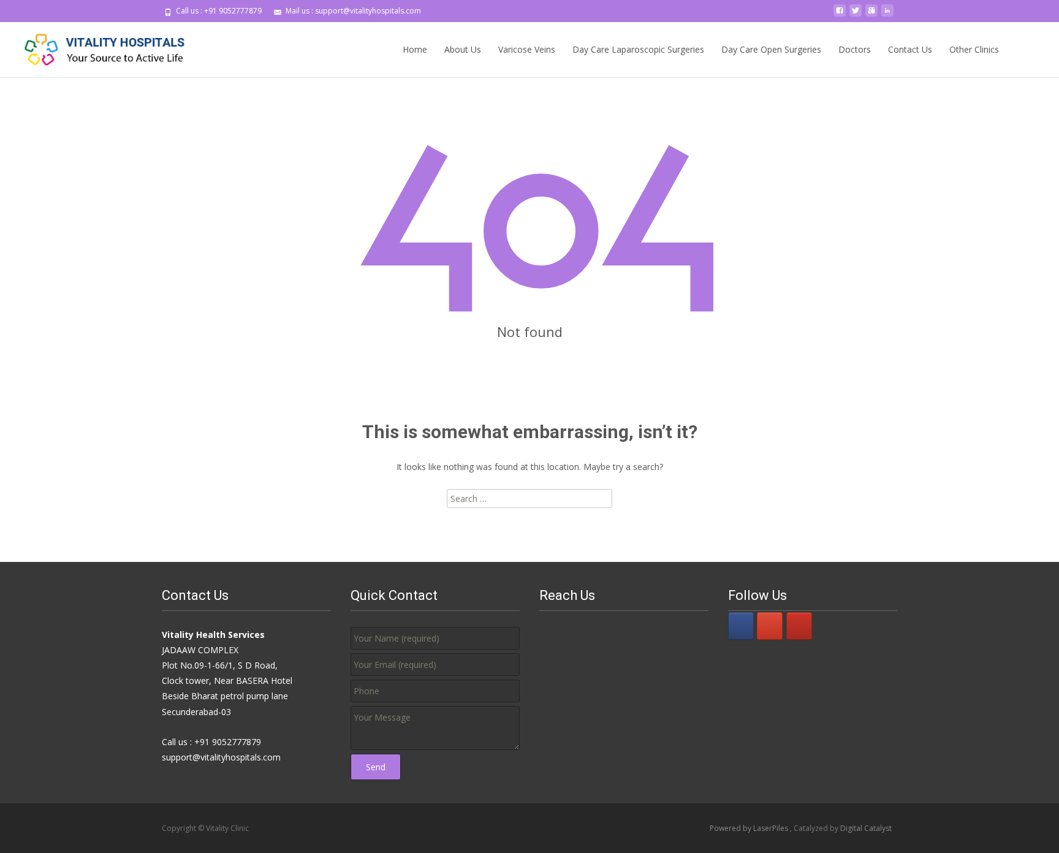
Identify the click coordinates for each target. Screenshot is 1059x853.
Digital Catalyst (866, 828)
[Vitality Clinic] (95, 46)
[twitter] (855, 15)
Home (415, 49)
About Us (462, 49)
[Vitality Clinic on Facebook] (741, 626)
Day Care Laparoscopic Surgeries (638, 49)
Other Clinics (974, 49)
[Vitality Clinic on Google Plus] (770, 626)
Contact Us (910, 49)
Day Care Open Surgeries (771, 49)
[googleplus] (871, 15)
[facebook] (839, 15)
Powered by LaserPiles (750, 828)
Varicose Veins (526, 49)
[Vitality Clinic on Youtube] (799, 626)
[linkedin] (887, 15)
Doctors (854, 49)
